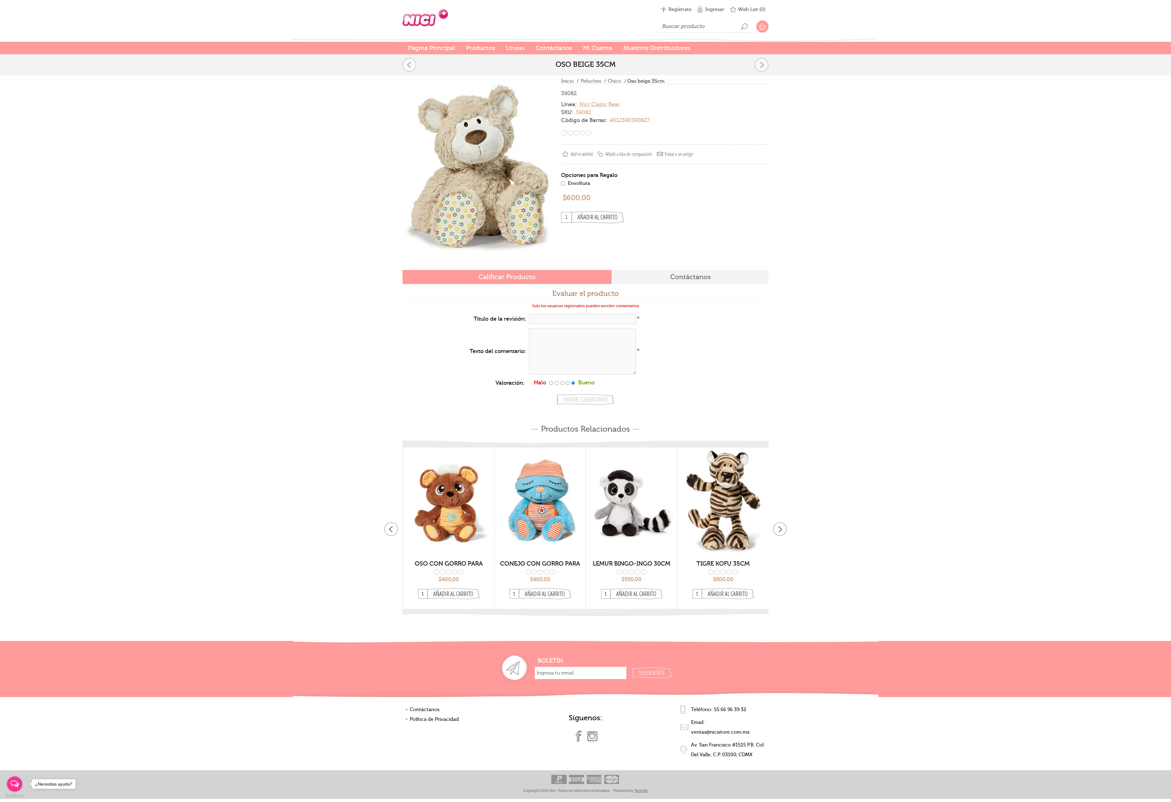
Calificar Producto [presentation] (507, 277)
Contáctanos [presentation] (690, 277)
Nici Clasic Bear (599, 104)
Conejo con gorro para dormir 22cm (540, 563)
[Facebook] (578, 736)
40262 (540, 497)
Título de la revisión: (500, 319)
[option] (448, 528)
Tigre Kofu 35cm (723, 563)
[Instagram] (592, 736)
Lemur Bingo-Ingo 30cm (631, 563)
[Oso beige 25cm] (761, 65)
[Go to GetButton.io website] (14, 796)
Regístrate (680, 9)
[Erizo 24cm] (409, 65)
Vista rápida (448, 547)
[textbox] (704, 26)
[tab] (507, 277)
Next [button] (780, 529)
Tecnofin (641, 791)
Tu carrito (762, 26)
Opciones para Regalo (589, 175)
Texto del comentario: (498, 351)
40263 (448, 497)
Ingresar (714, 9)
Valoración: (510, 383)
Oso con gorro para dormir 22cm (449, 563)
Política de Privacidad (434, 719)
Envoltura (579, 183)
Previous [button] (391, 529)
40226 (631, 497)
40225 (723, 497)
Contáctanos (424, 709)
